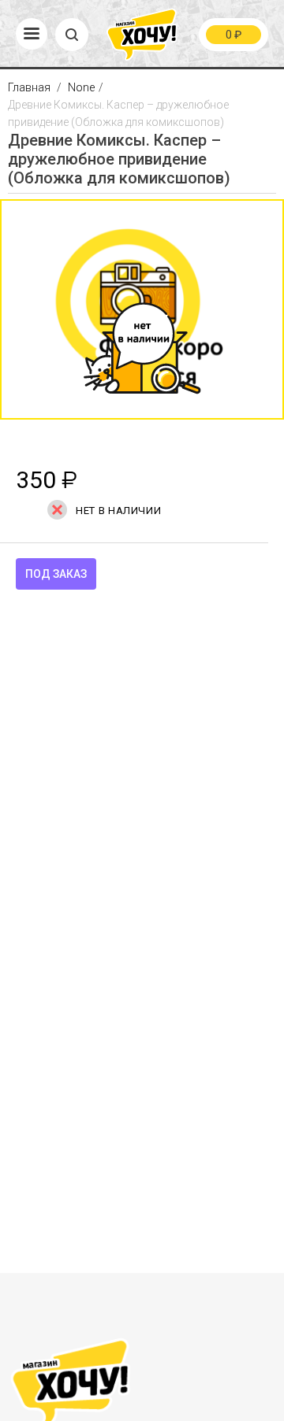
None (81, 87)
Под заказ (56, 574)
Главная (30, 87)
